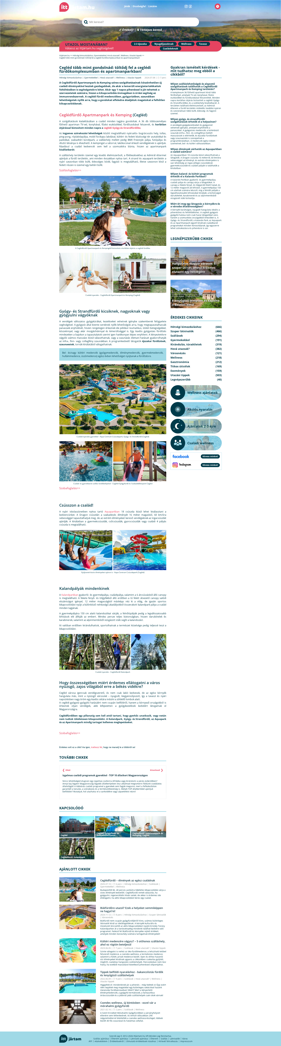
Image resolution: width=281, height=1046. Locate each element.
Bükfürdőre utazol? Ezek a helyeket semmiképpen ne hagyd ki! (131, 909)
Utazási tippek (134, 77)
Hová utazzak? (107, 77)
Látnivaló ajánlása (139, 1038)
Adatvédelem (101, 1041)
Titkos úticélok (209, 294)
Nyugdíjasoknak (164, 43)
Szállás (164, 1038)
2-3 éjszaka (140, 43)
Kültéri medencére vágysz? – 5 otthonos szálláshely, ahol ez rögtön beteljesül (132, 942)
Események (178, 370)
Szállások (153, 884)
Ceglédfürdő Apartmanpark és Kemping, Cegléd (147, 834)
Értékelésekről (117, 1041)
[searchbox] (140, 22)
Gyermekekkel (91, 77)
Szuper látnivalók (157, 914)
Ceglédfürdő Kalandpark (73, 857)
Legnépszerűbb (178, 259)
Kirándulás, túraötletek (186, 344)
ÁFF (90, 1041)
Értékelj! (128, 29)
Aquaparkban (112, 511)
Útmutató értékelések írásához (141, 1041)
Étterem (154, 1038)
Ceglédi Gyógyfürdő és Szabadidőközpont (108, 834)
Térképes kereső (151, 29)
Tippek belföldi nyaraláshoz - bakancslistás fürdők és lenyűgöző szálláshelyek (131, 973)
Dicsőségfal (139, 6)
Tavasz (203, 43)
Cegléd (64, 835)
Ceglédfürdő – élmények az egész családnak (127, 880)
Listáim (152, 6)
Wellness (186, 43)
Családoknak (170, 48)
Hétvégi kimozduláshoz (70, 77)
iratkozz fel (96, 747)
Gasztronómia (180, 362)
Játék (127, 6)
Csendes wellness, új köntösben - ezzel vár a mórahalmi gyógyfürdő (128, 1004)
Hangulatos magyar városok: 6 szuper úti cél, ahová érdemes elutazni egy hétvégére (194, 268)
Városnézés (107, 917)
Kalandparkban (69, 594)
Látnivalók (175, 1038)
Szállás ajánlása (101, 1038)
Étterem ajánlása (119, 1038)
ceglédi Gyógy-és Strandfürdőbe (122, 127)
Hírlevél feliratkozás (168, 1041)
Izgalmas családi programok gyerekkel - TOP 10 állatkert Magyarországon (105, 775)
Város (185, 1038)
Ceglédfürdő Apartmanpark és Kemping (95, 114)
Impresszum (186, 1041)
